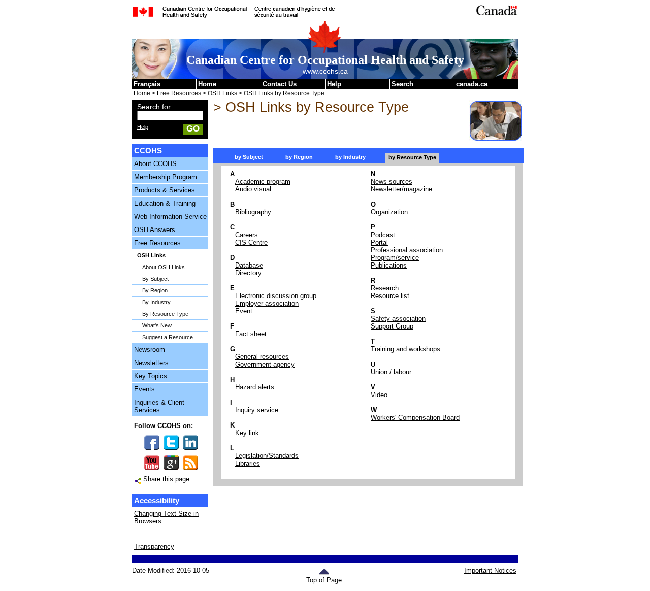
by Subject (249, 157)
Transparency (154, 546)
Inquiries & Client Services (159, 406)
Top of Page (324, 580)
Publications (389, 265)
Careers (246, 235)
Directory (248, 273)
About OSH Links (163, 267)
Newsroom (149, 349)
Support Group (392, 326)
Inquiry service (256, 410)
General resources (262, 356)
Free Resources (179, 93)
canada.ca (472, 84)
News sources (391, 181)
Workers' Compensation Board (415, 417)
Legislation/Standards (267, 455)
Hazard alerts (254, 387)
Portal (379, 242)
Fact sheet (251, 334)
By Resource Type (165, 314)
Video (379, 395)
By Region (155, 290)
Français (147, 84)
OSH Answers (154, 230)
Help (334, 84)
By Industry (156, 302)
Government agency (265, 364)
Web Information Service (170, 216)
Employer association (267, 303)
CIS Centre (251, 242)
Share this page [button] (166, 479)
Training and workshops (405, 349)
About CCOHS (155, 164)
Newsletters (151, 363)
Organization (389, 212)
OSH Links (222, 93)
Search (402, 84)
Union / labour (391, 372)
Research (385, 288)
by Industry (350, 157)
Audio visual (253, 189)
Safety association (398, 318)
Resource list (390, 296)
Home (207, 84)
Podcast (383, 235)
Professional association (407, 250)
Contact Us (280, 84)
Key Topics (150, 376)
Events (144, 389)
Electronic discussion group (275, 296)
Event (243, 311)
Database (249, 265)
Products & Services (164, 190)
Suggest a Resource (167, 337)
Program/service (395, 257)
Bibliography (253, 212)
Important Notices (490, 570)
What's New (157, 325)
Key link (247, 433)
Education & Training (165, 203)
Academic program (262, 181)
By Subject (155, 279)
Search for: (155, 107)
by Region (299, 157)
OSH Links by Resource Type (284, 93)
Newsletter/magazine (401, 189)
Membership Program (165, 177)
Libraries (247, 463)
